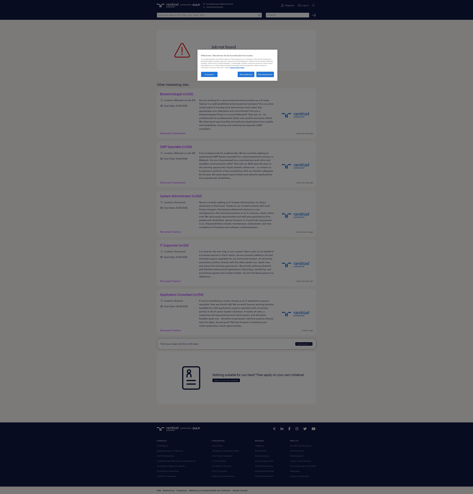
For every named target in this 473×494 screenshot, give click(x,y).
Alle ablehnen (246, 74)
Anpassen (209, 74)
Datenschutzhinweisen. (237, 67)
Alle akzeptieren (265, 74)
